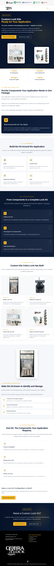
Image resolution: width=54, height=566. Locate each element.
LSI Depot (31, 537)
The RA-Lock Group (33, 536)
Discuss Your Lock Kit (24, 36)
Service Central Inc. (33, 541)
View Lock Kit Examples (9, 36)
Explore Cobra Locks (34, 523)
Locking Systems (33, 539)
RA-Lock (31, 540)
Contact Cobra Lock (20, 523)
